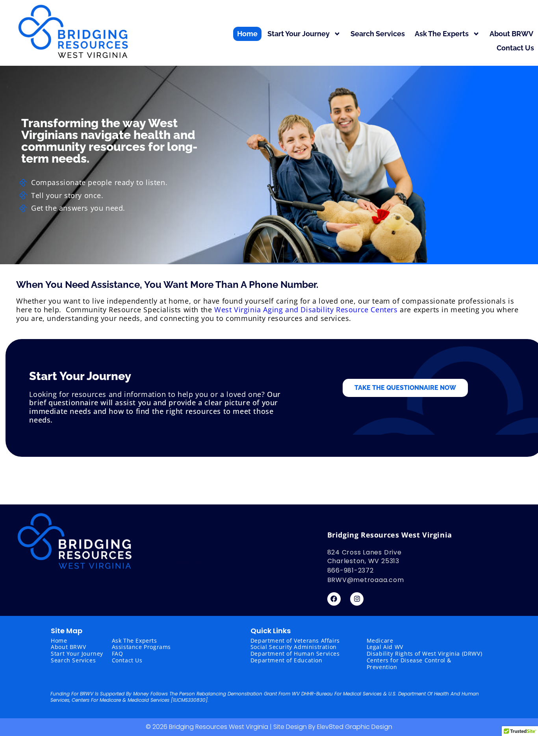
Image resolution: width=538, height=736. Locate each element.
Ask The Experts (442, 34)
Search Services (378, 34)
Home (247, 34)
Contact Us (515, 48)
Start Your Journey (298, 34)
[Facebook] (334, 599)
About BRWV (511, 34)
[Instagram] (357, 599)
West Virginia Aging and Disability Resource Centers (306, 309)
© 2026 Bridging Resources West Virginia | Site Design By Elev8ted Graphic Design (269, 726)
